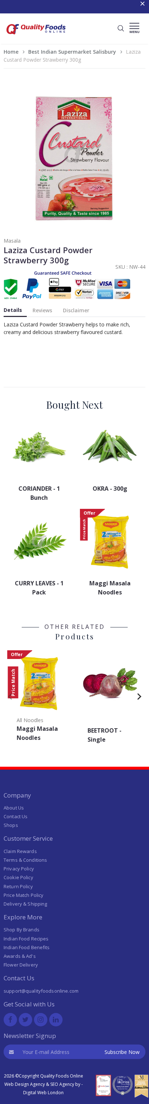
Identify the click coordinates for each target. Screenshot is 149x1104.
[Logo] (36, 36)
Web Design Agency (24, 1084)
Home (11, 51)
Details (13, 309)
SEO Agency (62, 1084)
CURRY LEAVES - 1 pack (39, 587)
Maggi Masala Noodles (110, 587)
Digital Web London (43, 1092)
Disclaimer (76, 310)
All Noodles (30, 720)
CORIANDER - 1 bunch (39, 493)
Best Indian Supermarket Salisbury (72, 51)
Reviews (42, 310)
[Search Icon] (121, 28)
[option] (39, 698)
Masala (12, 240)
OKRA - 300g (110, 489)
